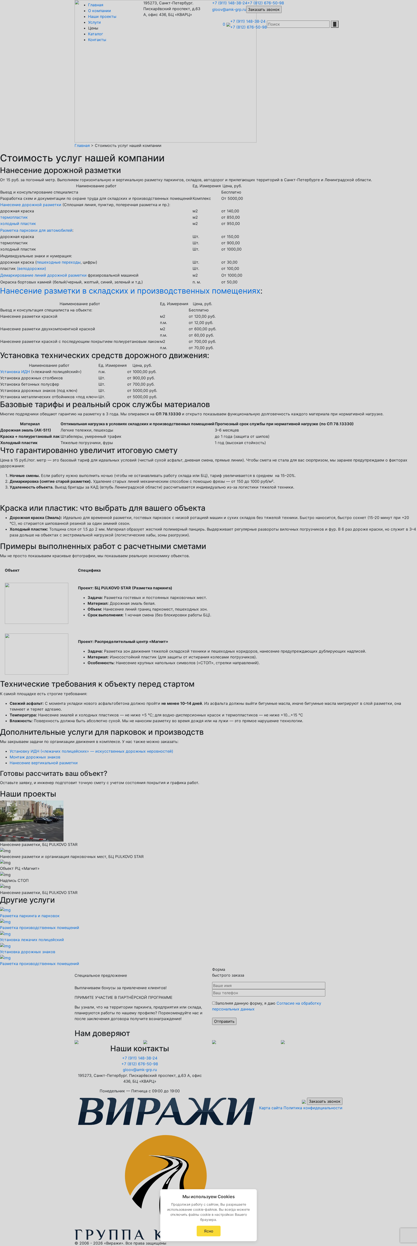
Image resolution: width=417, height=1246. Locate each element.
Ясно (208, 1231)
